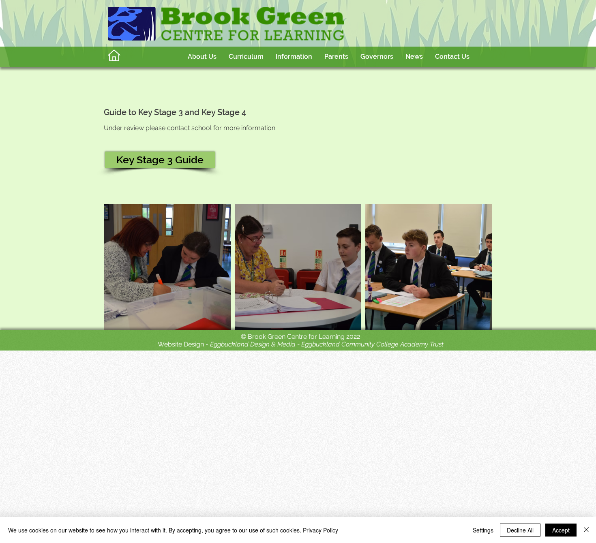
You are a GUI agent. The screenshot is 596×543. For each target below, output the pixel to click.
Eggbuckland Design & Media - (255, 344)
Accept (561, 530)
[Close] (586, 530)
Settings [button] (483, 530)
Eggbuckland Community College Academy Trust (372, 344)
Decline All (520, 530)
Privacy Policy (320, 530)
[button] (246, 57)
